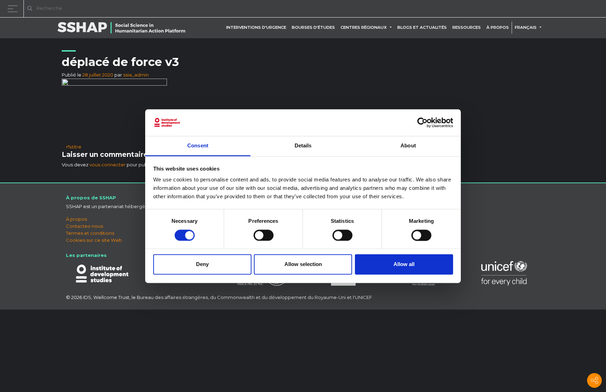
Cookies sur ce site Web (94, 240)
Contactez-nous (84, 226)
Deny (202, 264)
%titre (74, 147)
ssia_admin (136, 75)
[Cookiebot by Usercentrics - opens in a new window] (422, 122)
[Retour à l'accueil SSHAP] (567, 9)
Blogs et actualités (422, 27)
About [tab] (408, 146)
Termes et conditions (90, 233)
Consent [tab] (197, 146)
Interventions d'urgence (256, 27)
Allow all (404, 264)
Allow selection (303, 264)
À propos (497, 27)
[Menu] (14, 8)
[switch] (264, 235)
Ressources (466, 27)
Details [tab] (303, 146)
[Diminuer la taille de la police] (511, 10)
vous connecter (107, 164)
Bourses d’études (313, 27)
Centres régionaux (364, 27)
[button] (392, 27)
